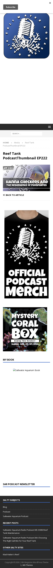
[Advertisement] (26, 95)
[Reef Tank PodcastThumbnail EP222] (26, 189)
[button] (49, 127)
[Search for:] (26, 133)
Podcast (6, 511)
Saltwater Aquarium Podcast (15, 516)
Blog (5, 507)
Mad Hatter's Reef (11, 554)
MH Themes (28, 565)
